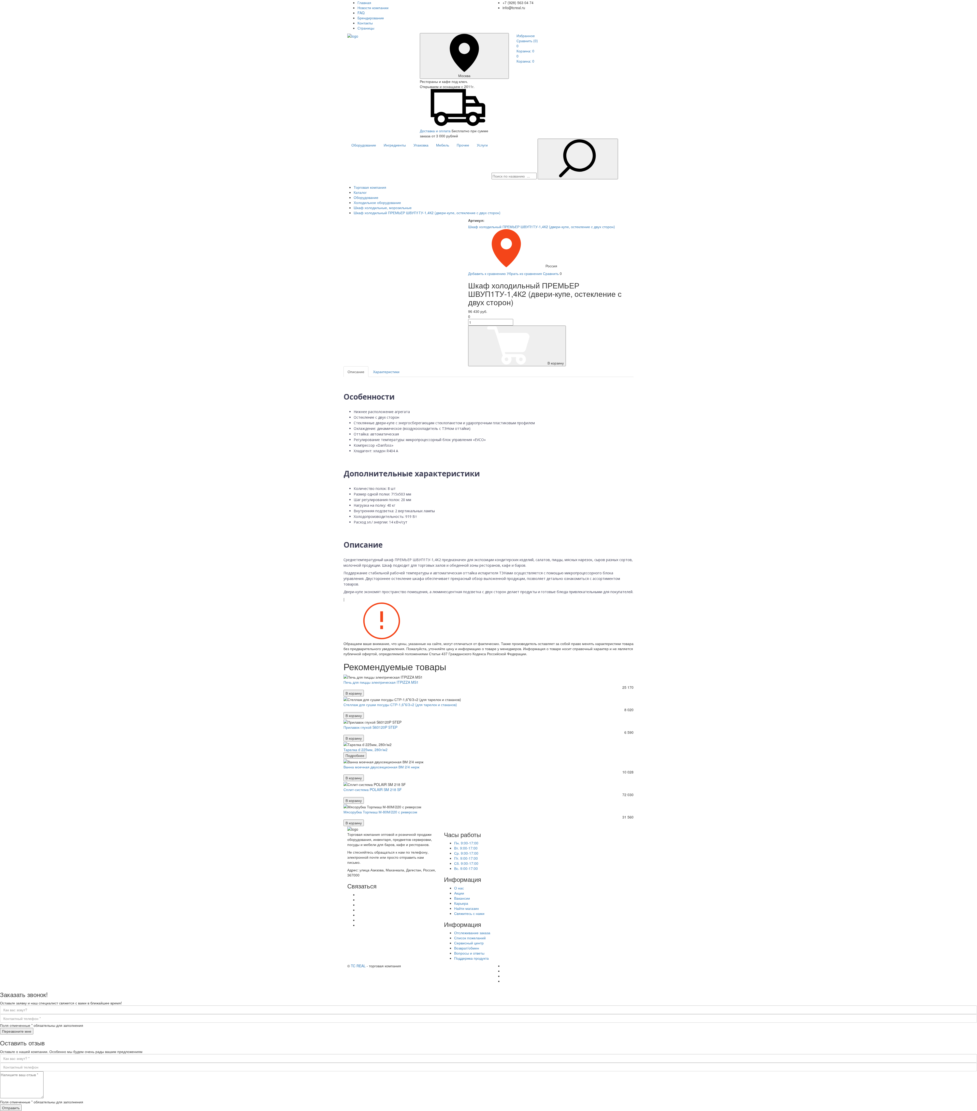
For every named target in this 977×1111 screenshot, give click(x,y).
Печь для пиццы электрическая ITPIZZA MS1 (381, 682)
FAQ (361, 12)
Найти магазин (466, 908)
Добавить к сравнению (487, 273)
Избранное (525, 35)
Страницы (365, 28)
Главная (364, 2)
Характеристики (386, 371)
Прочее (463, 145)
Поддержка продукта (471, 958)
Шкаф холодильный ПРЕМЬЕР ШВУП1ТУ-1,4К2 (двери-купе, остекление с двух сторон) (541, 226)
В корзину (556, 363)
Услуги (482, 145)
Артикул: (476, 220)
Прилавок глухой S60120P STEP (370, 727)
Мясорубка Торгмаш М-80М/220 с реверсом (380, 811)
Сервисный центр (469, 942)
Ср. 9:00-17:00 (466, 853)
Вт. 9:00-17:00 (466, 848)
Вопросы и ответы (469, 953)
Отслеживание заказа (472, 932)
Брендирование (370, 17)
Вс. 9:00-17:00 (466, 868)
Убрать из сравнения (524, 273)
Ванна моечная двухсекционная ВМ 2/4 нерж (381, 766)
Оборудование (363, 145)
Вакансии (462, 898)
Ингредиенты (395, 145)
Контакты (365, 22)
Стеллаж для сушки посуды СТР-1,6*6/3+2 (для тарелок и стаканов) (400, 704)
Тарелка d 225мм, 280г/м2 (365, 749)
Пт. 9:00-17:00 (466, 858)
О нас (459, 887)
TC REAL (358, 965)
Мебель (442, 145)
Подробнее (355, 755)
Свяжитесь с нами (469, 913)
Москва (464, 75)
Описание (356, 371)
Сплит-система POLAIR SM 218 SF (372, 789)
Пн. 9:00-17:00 (466, 842)
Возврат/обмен (466, 948)
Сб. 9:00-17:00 (466, 863)
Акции (459, 893)
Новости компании (373, 7)
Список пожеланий (470, 937)
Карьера (461, 903)
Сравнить (527, 40)
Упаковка (420, 145)
